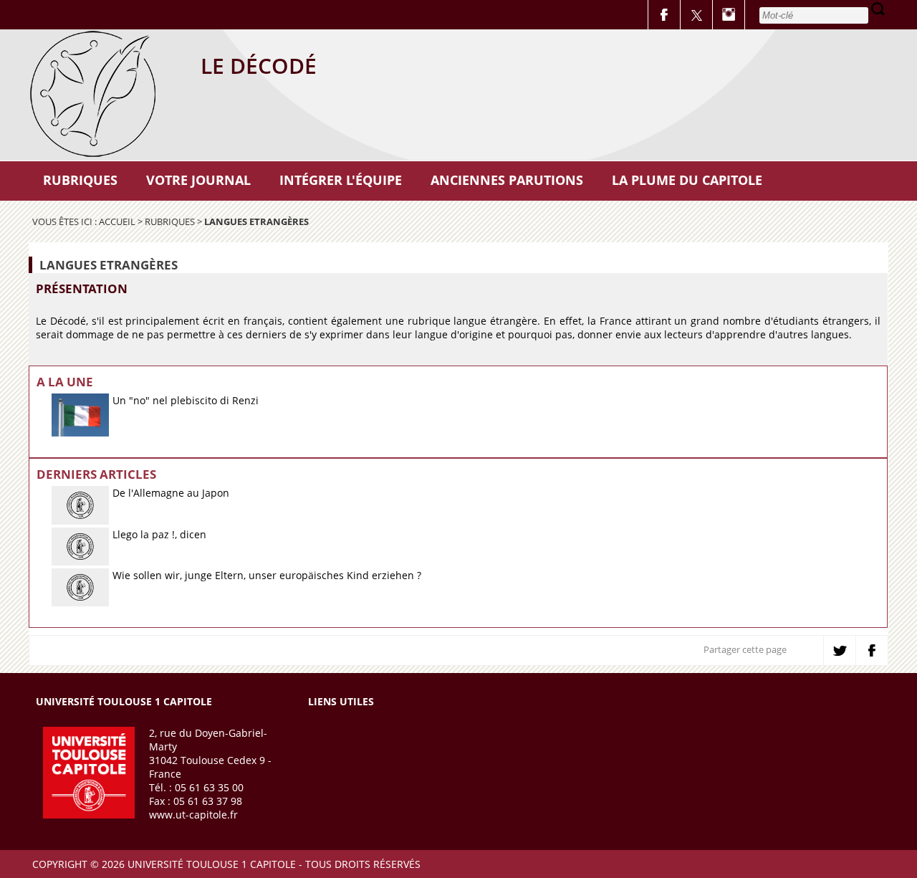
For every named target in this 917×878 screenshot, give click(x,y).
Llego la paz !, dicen (159, 534)
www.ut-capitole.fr (193, 814)
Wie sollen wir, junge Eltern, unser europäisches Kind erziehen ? (266, 575)
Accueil (117, 221)
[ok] (878, 9)
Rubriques (170, 221)
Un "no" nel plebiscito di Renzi (185, 400)
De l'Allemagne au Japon (170, 493)
